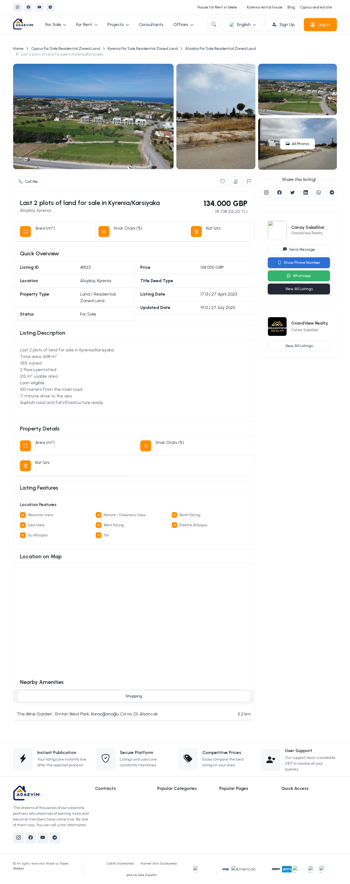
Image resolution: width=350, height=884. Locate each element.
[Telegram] (50, 7)
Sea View (36, 525)
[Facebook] (28, 7)
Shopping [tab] (134, 696)
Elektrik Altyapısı (193, 525)
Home (18, 48)
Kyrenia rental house (264, 7)
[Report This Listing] (248, 181)
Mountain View (40, 515)
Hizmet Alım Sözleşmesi (159, 863)
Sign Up (286, 24)
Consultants (151, 24)
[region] (133, 378)
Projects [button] (115, 24)
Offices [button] (180, 24)
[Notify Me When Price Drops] (235, 181)
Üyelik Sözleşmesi (120, 863)
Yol (106, 535)
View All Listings (299, 289)
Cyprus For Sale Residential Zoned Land (65, 48)
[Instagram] (17, 7)
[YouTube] (39, 7)
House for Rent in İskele (217, 7)
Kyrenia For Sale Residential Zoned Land (143, 48)
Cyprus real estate (316, 7)
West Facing (114, 525)
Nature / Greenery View (124, 515)
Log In (323, 24)
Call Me (31, 181)
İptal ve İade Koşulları (141, 875)
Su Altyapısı (38, 535)
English (244, 24)
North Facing (189, 515)
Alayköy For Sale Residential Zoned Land (220, 48)
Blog (291, 7)
